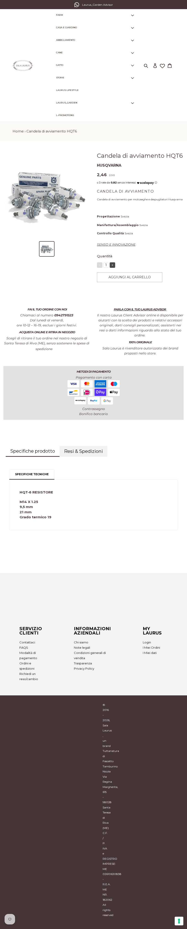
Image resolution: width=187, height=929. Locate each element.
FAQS (23, 647)
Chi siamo (81, 642)
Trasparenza (83, 663)
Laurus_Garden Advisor (97, 4)
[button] (145, 182)
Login (147, 642)
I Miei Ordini (151, 647)
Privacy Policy (84, 668)
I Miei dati (150, 653)
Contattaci (27, 642)
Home (18, 131)
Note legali (82, 647)
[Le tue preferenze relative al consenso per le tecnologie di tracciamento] (179, 921)
